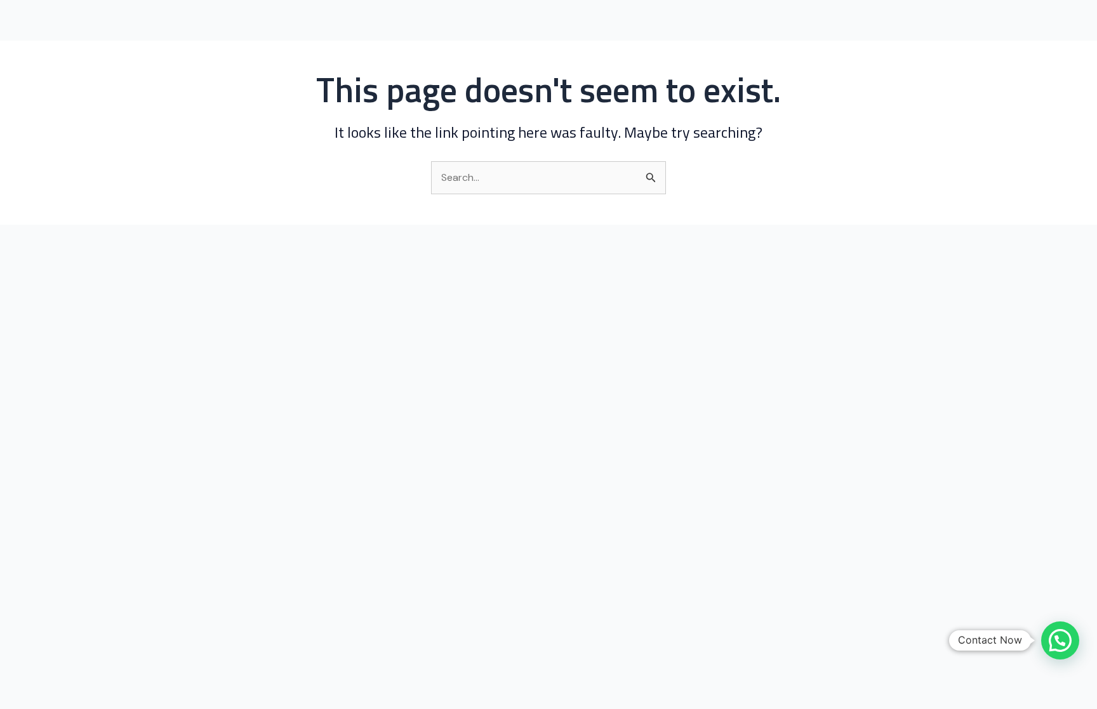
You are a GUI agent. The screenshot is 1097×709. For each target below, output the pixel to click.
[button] (1060, 640)
